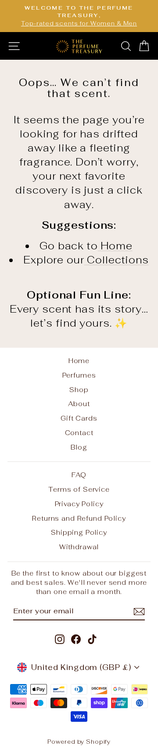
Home (115, 245)
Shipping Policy (79, 532)
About (79, 404)
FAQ (79, 475)
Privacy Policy (79, 504)
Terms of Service (79, 489)
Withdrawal (79, 547)
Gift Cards (79, 418)
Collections (116, 259)
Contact (79, 433)
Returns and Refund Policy (79, 518)
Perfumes (79, 375)
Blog (79, 447)
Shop (78, 389)
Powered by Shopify (79, 741)
